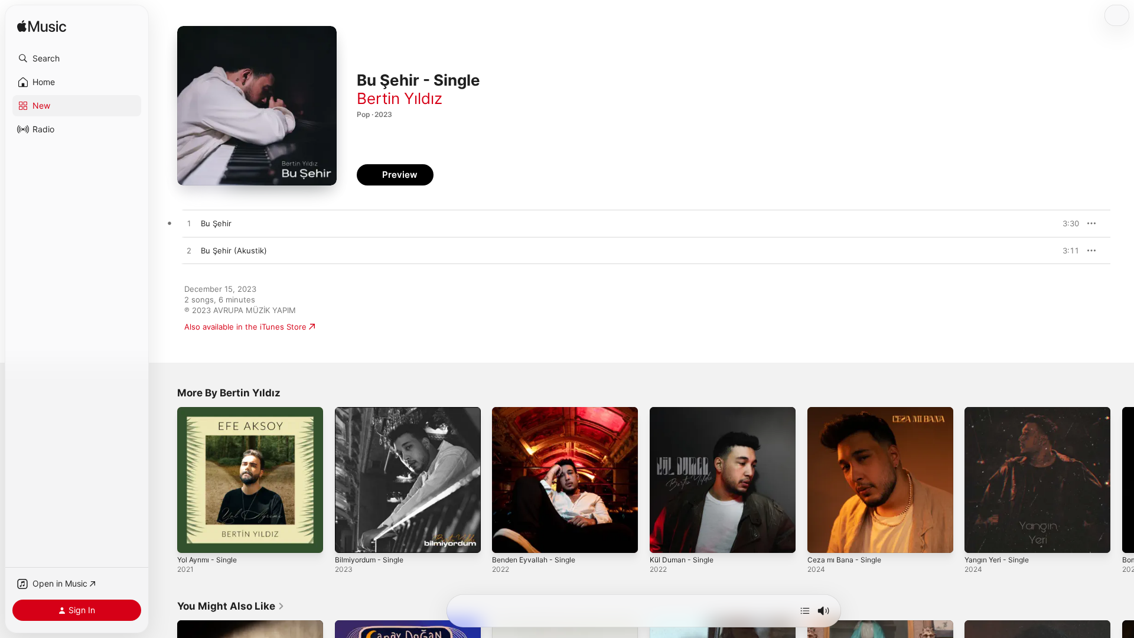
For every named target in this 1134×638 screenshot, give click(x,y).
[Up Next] (805, 611)
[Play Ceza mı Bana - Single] (822, 538)
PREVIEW (1066, 223)
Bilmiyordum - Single (372, 411)
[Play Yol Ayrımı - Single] (192, 538)
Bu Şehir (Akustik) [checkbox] (234, 250)
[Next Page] (1122, 479)
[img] (41, 27)
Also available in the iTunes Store (245, 326)
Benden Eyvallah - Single (537, 411)
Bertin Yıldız (399, 98)
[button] (77, 58)
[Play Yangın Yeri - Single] (979, 538)
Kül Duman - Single (684, 411)
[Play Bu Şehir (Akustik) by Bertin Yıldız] (189, 251)
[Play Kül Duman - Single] (664, 538)
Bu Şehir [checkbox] (216, 223)
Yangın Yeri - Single (1000, 411)
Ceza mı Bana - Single (847, 411)
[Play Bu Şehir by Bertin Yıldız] (189, 224)
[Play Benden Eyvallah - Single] (507, 538)
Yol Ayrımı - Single (210, 411)
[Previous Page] (165, 479)
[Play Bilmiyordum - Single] (350, 538)
